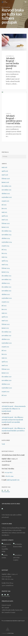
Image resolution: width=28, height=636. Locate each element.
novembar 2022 (6, 291)
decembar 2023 (6, 276)
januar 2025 (5, 227)
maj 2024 (4, 257)
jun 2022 (4, 309)
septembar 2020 (7, 388)
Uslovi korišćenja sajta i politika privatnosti (11, 516)
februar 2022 (6, 324)
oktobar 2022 (6, 294)
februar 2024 (6, 268)
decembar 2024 (6, 231)
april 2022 (5, 317)
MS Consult (5, 608)
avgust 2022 (5, 302)
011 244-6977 (8, 472)
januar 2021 (5, 373)
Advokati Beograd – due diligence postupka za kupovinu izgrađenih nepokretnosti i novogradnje (12, 419)
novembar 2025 (6, 190)
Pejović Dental (6, 605)
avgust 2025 (5, 201)
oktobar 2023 (6, 283)
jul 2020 (4, 395)
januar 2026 (5, 182)
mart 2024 (5, 264)
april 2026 (5, 171)
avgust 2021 (5, 347)
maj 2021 (4, 358)
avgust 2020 (5, 391)
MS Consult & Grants (8, 612)
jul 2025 (4, 205)
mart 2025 (5, 220)
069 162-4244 (9, 476)
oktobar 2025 (6, 193)
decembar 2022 (6, 287)
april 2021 (5, 362)
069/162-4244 (9, 579)
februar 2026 (6, 178)
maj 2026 (4, 167)
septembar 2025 (7, 197)
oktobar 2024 (6, 238)
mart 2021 (5, 365)
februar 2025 (5, 223)
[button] (25, 2)
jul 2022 (4, 306)
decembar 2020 (6, 377)
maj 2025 (4, 212)
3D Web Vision (10, 633)
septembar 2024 (7, 242)
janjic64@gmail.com (13, 480)
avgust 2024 (5, 246)
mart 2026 (5, 175)
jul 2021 (4, 350)
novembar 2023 (6, 279)
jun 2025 (4, 208)
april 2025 (5, 216)
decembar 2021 (6, 332)
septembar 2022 (7, 298)
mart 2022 (5, 320)
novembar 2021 (6, 335)
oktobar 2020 (6, 384)
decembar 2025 (6, 186)
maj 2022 (4, 313)
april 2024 (5, 261)
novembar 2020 (6, 380)
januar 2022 (5, 328)
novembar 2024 (6, 235)
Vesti (6, 36)
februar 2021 (5, 369)
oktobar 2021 (6, 339)
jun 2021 (4, 354)
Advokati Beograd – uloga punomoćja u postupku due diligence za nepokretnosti (14, 408)
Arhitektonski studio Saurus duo (12, 610)
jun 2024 (4, 253)
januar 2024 (5, 272)
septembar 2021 (7, 343)
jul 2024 (4, 249)
